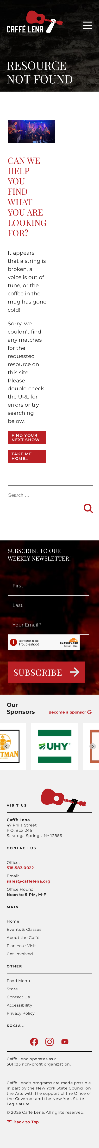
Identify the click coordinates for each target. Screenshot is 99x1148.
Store (12, 989)
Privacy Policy (21, 1013)
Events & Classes (24, 929)
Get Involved (20, 954)
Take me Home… (22, 456)
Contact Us (18, 997)
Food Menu (18, 980)
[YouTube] (65, 1044)
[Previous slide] (6, 746)
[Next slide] (92, 746)
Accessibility (19, 1005)
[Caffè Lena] (35, 31)
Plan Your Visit (21, 945)
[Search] (88, 508)
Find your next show (26, 437)
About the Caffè (23, 937)
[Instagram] (49, 1044)
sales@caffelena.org (28, 881)
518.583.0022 (20, 868)
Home (13, 921)
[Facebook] (34, 1044)
